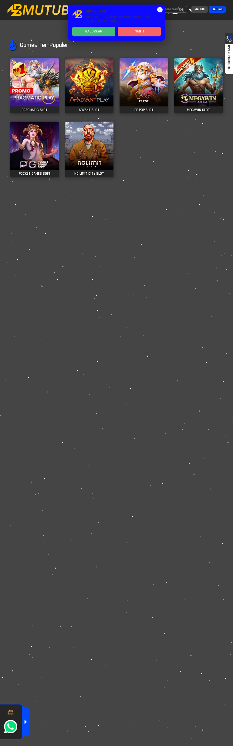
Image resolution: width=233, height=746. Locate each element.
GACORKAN (93, 31)
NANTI (139, 31)
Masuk (199, 9)
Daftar (217, 9)
